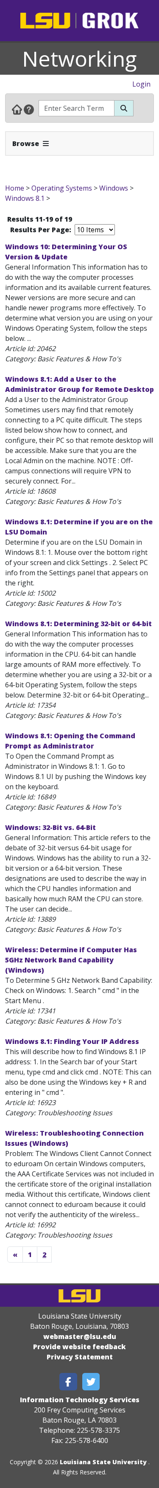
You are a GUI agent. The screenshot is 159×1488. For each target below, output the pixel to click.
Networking (79, 58)
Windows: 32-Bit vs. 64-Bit (50, 827)
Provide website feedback (79, 1346)
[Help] (29, 109)
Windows (113, 188)
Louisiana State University (103, 1462)
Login (141, 84)
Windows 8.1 (25, 198)
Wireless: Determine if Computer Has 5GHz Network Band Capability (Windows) (71, 960)
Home (14, 188)
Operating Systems (61, 188)
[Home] (17, 109)
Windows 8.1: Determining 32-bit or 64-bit (78, 623)
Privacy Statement (80, 1356)
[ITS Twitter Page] (91, 1381)
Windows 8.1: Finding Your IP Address (72, 1041)
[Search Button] (124, 108)
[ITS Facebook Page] (68, 1381)
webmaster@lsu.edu (79, 1336)
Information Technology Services (79, 1399)
